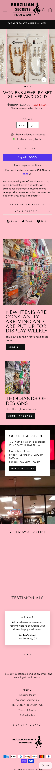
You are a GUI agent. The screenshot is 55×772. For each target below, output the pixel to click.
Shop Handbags (20, 416)
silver (22, 125)
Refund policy (27, 715)
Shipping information (27, 204)
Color (28, 119)
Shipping (15, 108)
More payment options (27, 165)
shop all (15, 347)
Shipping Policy (27, 694)
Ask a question (27, 211)
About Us (27, 689)
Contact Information (27, 699)
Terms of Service (27, 710)
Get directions (22, 468)
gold (33, 125)
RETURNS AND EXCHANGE (27, 704)
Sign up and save (26, 725)
